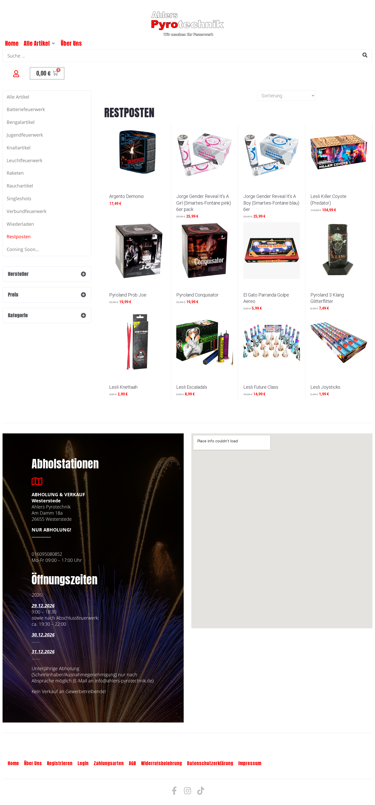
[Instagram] (187, 791)
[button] (53, 43)
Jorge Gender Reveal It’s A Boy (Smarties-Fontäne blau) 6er (271, 203)
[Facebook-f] (174, 791)
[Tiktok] (201, 791)
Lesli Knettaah (123, 387)
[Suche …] (187, 55)
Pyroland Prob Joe (127, 295)
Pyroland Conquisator (197, 295)
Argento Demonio (126, 196)
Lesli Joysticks (325, 387)
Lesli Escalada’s (191, 387)
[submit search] (364, 55)
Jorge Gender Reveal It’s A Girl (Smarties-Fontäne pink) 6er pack (203, 203)
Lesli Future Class (260, 387)
